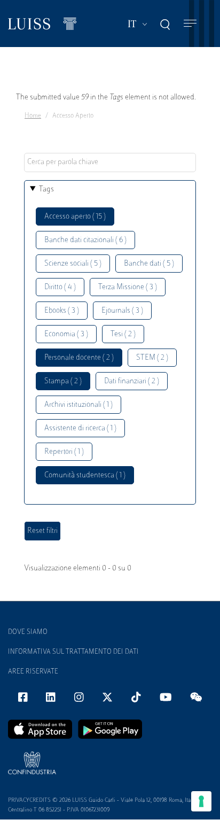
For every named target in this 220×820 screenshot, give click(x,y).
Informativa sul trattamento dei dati (73, 652)
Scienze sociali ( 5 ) (72, 264)
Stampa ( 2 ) (63, 381)
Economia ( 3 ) (66, 334)
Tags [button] (46, 189)
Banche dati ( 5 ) (149, 264)
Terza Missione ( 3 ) (127, 287)
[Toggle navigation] (190, 24)
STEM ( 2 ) (152, 358)
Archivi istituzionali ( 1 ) (78, 405)
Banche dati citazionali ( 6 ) (85, 240)
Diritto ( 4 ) (60, 287)
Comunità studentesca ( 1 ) (84, 475)
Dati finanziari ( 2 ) (131, 381)
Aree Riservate (33, 672)
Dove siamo (28, 632)
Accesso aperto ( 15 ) (75, 217)
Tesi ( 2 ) (123, 334)
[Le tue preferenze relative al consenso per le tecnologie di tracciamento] (201, 801)
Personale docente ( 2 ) (79, 358)
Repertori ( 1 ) (64, 452)
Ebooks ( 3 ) (61, 311)
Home (33, 116)
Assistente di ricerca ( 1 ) (80, 428)
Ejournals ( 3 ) (122, 311)
